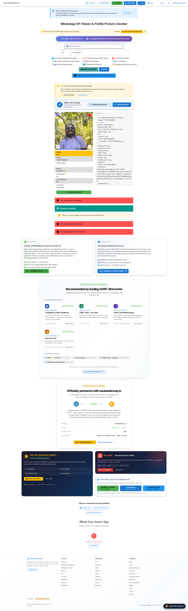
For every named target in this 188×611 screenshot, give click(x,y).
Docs (96, 562)
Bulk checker (64, 585)
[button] (69, 53)
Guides (131, 585)
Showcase (132, 573)
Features (63, 562)
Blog (130, 562)
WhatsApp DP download (68, 565)
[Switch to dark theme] (169, 3)
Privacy (131, 594)
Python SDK (98, 579)
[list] (74, 170)
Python (97, 568)
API (62, 573)
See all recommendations (93, 372)
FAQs (130, 588)
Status (97, 582)
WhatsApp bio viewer (67, 568)
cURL (96, 573)
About (131, 565)
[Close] (134, 10)
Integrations (64, 579)
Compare (131, 571)
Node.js (97, 571)
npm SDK (97, 576)
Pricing (63, 571)
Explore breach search (105, 442)
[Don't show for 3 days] (90, 453)
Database (63, 582)
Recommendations (134, 576)
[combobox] (65, 52)
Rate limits (98, 585)
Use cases (64, 576)
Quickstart (98, 565)
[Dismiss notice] (144, 31)
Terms (131, 591)
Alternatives (132, 579)
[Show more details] (120, 46)
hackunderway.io (42, 599)
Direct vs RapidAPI (134, 582)
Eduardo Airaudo (134, 568)
